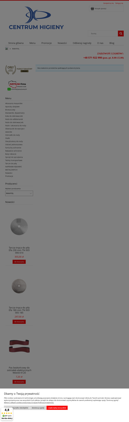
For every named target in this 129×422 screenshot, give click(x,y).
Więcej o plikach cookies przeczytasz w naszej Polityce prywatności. (29, 402)
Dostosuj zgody (38, 408)
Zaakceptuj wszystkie (57, 408)
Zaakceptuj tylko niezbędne (17, 408)
